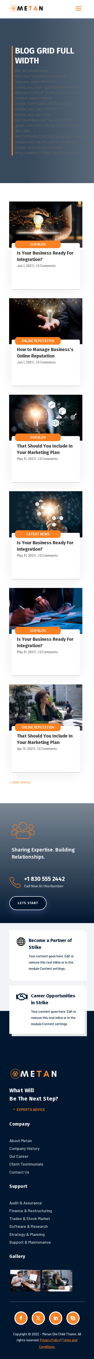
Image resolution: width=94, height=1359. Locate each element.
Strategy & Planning (27, 1234)
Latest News (38, 534)
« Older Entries (20, 782)
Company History (24, 1148)
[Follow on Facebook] (21, 1318)
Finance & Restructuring (30, 1210)
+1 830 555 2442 (44, 879)
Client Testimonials (26, 1163)
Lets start (28, 903)
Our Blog (38, 244)
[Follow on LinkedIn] (55, 1318)
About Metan (20, 1140)
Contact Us (19, 1172)
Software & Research (28, 1226)
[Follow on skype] (73, 1318)
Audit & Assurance (25, 1202)
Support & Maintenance (30, 1242)
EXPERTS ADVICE (31, 1109)
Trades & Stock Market (29, 1218)
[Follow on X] (38, 1318)
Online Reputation (38, 341)
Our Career (18, 1156)
